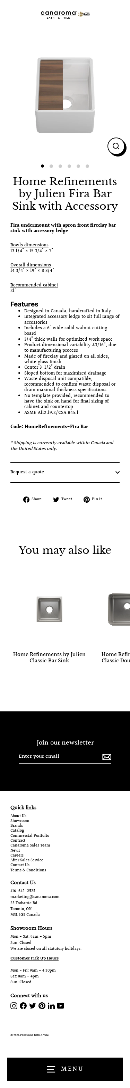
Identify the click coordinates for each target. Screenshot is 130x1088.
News (15, 851)
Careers (17, 855)
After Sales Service (26, 860)
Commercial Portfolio (29, 836)
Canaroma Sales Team (30, 845)
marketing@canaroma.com (35, 897)
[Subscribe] (105, 756)
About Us (18, 816)
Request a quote (27, 472)
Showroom (19, 821)
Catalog (17, 831)
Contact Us (19, 865)
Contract (17, 841)
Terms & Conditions (28, 870)
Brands (16, 826)
